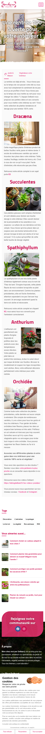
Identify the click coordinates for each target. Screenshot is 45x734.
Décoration (7, 519)
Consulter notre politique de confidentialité (15, 724)
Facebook (22, 492)
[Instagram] (24, 629)
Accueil (9, 43)
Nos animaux (29, 524)
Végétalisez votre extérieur (25, 74)
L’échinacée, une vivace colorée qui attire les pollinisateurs (24, 583)
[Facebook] (18, 629)
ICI (9, 174)
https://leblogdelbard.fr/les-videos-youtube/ (22, 483)
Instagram (33, 492)
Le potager (30, 519)
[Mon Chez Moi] (9, 5)
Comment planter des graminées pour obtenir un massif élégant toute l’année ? (26, 556)
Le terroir (6, 524)
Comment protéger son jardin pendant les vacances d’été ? (26, 570)
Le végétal (17, 524)
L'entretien (19, 519)
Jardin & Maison (24, 43)
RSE (38, 524)
